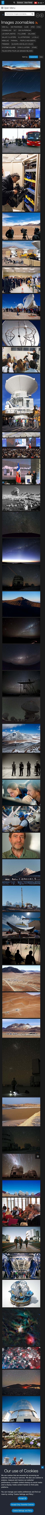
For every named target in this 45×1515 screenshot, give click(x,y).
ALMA (26, 27)
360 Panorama (16, 27)
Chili (39, 27)
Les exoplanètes (9, 34)
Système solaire (8, 47)
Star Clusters (24, 47)
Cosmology (7, 30)
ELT (15, 30)
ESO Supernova (24, 30)
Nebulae (5, 41)
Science (20, 3)
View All (5, 27)
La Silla (35, 37)
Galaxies (31, 34)
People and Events (27, 41)
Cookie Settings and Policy (22, 1511)
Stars (34, 47)
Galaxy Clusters (9, 37)
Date (41, 57)
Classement (33, 57)
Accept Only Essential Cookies (22, 1505)
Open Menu (9, 8)
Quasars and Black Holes (22, 44)
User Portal (28, 3)
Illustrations (24, 37)
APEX (32, 27)
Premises (5, 44)
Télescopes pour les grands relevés (17, 51)
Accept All (22, 1498)
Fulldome (22, 34)
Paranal (14, 41)
